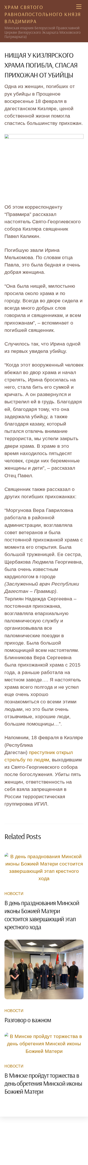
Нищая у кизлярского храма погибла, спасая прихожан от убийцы (40, 65)
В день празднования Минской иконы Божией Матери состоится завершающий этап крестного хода (41, 915)
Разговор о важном (27, 1020)
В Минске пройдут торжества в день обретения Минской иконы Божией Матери (43, 1083)
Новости (13, 894)
